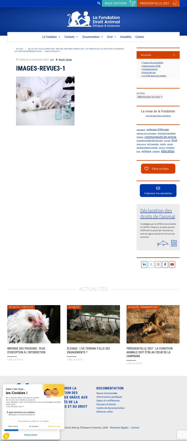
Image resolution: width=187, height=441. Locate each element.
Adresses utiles (104, 411)
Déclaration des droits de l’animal (157, 213)
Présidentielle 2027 (154, 3)
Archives (141, 93)
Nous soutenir (116, 3)
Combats (69, 37)
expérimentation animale (147, 147)
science (156, 151)
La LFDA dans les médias (154, 75)
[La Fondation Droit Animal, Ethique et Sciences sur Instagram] (158, 264)
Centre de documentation (110, 408)
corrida (167, 140)
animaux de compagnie (146, 133)
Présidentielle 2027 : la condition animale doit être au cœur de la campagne (150, 352)
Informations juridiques (109, 396)
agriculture (141, 130)
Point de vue (27, 307)
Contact (139, 37)
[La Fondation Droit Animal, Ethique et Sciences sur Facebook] (165, 264)
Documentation (90, 37)
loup (138, 151)
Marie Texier (65, 59)
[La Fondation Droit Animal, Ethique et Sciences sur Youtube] (172, 264)
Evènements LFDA (151, 65)
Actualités (125, 37)
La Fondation (49, 37)
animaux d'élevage (158, 129)
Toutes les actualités (152, 62)
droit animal (141, 144)
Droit (110, 37)
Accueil (20, 49)
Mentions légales (30, 434)
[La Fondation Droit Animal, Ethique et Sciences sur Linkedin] (144, 264)
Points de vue (149, 72)
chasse (140, 137)
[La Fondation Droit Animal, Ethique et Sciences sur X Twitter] (151, 264)
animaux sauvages (166, 133)
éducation (167, 151)
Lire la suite (15, 359)
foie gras (162, 148)
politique (146, 151)
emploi (163, 144)
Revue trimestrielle (106, 393)
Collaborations (149, 69)
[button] (158, 55)
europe (170, 144)
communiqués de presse (160, 136)
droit (174, 140)
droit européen (153, 144)
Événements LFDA (149, 307)
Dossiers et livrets (106, 404)
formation (170, 147)
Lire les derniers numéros (158, 115)
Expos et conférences (108, 400)
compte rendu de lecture (150, 140)
